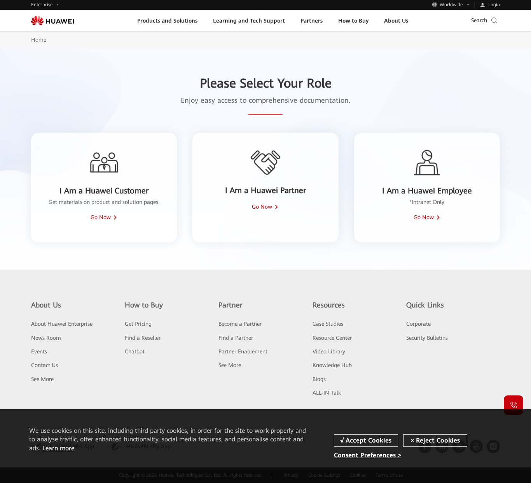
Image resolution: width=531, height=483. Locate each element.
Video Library (329, 351)
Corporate (418, 324)
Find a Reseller (143, 338)
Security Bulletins (427, 338)
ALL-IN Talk (327, 393)
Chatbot (135, 351)
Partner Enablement (242, 351)
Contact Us (44, 365)
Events (39, 351)
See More (42, 379)
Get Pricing (138, 324)
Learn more (58, 448)
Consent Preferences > (367, 455)
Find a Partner (235, 338)
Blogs (319, 379)
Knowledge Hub (332, 365)
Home (38, 40)
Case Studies (328, 324)
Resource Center (332, 338)
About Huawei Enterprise (62, 324)
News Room (46, 338)
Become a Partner (240, 324)
